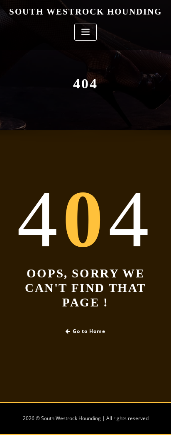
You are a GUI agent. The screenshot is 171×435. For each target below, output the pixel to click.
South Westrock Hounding (85, 11)
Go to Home (89, 331)
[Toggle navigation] (85, 32)
